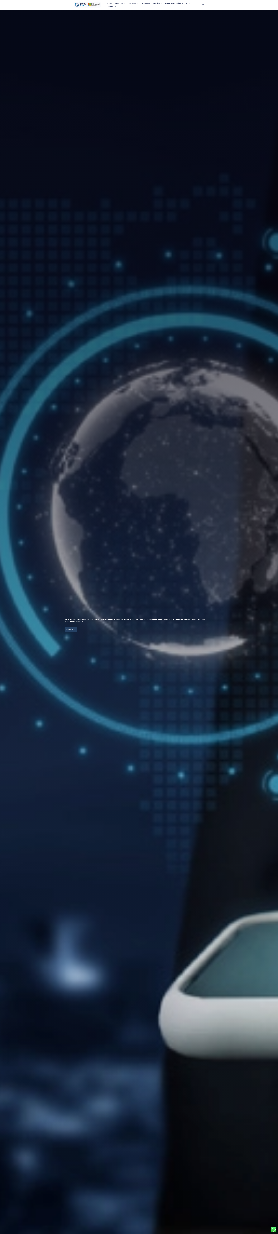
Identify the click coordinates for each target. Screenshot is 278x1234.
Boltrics (156, 3)
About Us (146, 3)
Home (109, 3)
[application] (124, 3)
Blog (188, 3)
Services (132, 3)
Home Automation (173, 3)
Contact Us (111, 6)
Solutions (119, 3)
